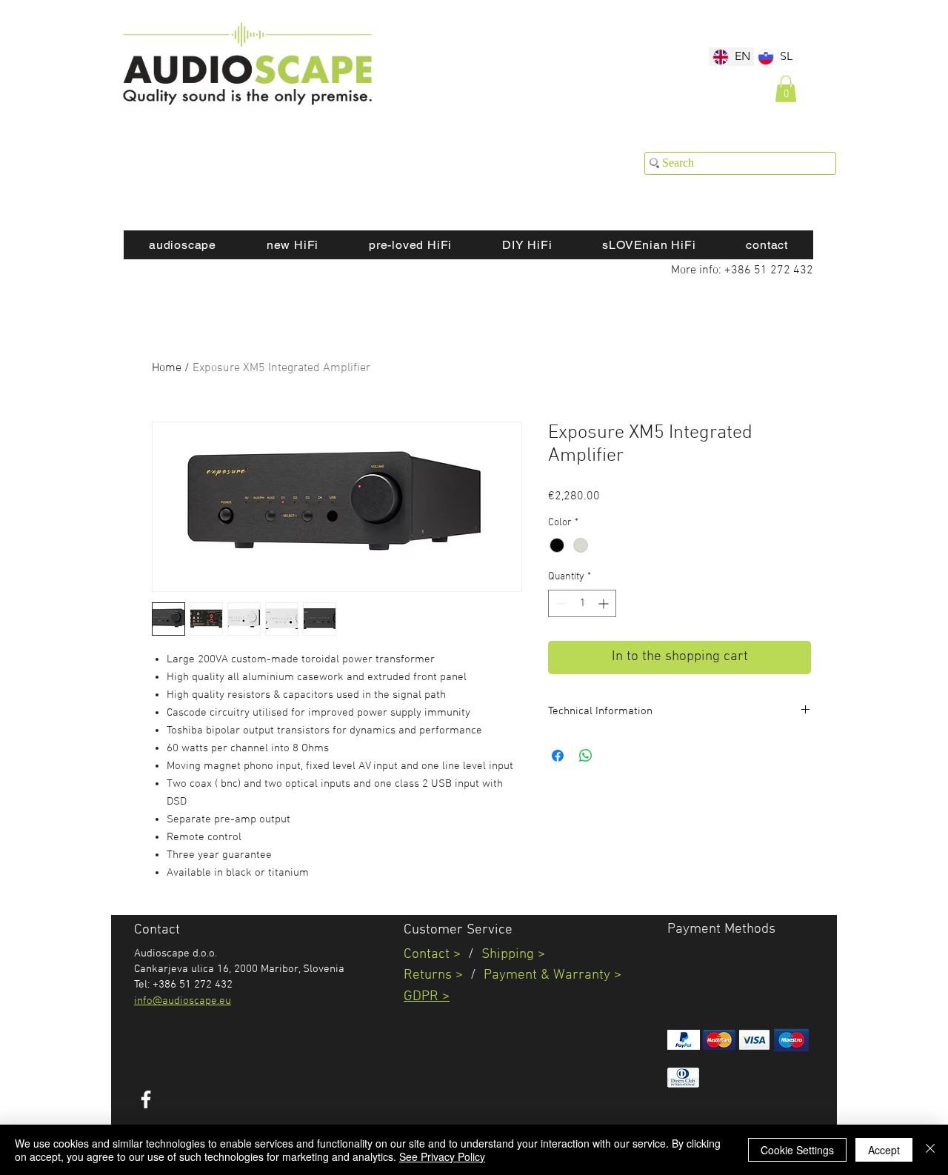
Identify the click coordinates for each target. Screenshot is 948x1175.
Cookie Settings (797, 1149)
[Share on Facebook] (558, 756)
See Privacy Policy (442, 1156)
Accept (884, 1149)
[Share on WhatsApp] (586, 756)
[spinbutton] (582, 603)
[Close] (930, 1149)
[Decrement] (559, 603)
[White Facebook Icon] (146, 1099)
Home (166, 368)
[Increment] (604, 603)
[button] (786, 89)
